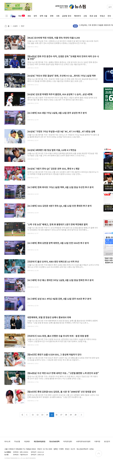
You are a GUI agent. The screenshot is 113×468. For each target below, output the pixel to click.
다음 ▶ (81, 414)
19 (71, 414)
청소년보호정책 (54, 441)
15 (52, 414)
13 (42, 414)
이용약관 (97, 441)
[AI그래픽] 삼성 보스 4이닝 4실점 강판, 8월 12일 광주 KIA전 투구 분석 (59, 299)
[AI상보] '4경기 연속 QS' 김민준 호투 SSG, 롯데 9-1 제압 (53, 168)
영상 (20, 15)
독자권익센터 (67, 441)
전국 (109, 15)
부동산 (102, 15)
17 (61, 414)
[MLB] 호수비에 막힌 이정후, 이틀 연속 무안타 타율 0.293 (53, 38)
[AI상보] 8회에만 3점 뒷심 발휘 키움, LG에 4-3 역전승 (51, 150)
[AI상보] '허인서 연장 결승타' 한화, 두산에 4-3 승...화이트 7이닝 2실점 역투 (61, 75)
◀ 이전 (26, 414)
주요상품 (17, 441)
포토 (29, 15)
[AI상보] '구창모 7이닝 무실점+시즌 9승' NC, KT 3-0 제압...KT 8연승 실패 (61, 131)
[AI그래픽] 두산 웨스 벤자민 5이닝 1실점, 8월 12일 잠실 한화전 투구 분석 (60, 280)
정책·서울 (43, 15)
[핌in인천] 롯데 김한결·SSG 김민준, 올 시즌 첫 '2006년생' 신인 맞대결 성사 (61, 391)
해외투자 (77, 15)
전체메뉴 (6, 15)
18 (66, 414)
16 (56, 414)
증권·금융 (93, 15)
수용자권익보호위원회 (83, 441)
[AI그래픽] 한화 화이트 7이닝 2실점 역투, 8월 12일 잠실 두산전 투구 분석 (60, 187)
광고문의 (107, 441)
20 (75, 414)
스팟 (107, 149)
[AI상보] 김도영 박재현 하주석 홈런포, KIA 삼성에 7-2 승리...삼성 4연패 (59, 94)
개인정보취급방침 (39, 441)
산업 (85, 15)
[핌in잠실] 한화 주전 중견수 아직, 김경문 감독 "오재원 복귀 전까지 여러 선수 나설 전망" (63, 57)
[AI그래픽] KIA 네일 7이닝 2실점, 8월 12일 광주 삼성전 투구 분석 (57, 113)
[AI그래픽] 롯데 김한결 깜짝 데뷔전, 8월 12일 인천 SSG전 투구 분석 (58, 243)
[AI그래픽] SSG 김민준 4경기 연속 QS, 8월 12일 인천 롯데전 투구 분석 (59, 206)
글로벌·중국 (66, 15)
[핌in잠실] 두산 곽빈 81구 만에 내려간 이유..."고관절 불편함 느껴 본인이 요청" (63, 373)
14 (47, 414)
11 (33, 414)
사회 (57, 15)
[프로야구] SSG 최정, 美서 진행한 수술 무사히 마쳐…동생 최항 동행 (58, 336)
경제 (51, 15)
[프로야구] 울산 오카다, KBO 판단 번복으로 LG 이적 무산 (53, 261)
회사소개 (7, 441)
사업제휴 (27, 441)
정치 (35, 15)
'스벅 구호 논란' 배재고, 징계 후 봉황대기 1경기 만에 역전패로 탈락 (57, 224)
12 (37, 414)
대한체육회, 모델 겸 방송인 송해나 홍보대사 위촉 (49, 317)
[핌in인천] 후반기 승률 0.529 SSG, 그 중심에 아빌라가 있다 (54, 354)
